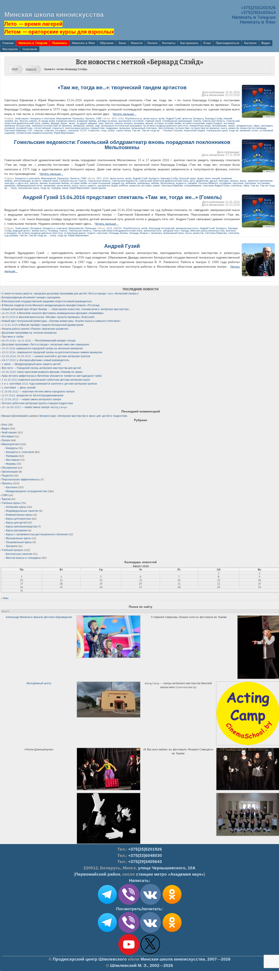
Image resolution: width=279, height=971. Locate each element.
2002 (154, 965)
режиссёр (233, 128)
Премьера (78, 118)
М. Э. (129, 965)
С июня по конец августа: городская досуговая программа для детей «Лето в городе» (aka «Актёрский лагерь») (70, 293)
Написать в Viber (258, 22)
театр (13, 187)
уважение (245, 130)
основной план (24, 128)
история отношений (193, 123)
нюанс (231, 125)
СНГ (29, 130)
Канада (185, 230)
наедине (192, 183)
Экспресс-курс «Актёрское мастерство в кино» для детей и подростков (83, 415)
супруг (111, 130)
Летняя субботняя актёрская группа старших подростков (37, 403)
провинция (49, 185)
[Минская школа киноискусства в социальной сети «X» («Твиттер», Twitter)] (150, 954)
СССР (83, 130)
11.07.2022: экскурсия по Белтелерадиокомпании (32, 395)
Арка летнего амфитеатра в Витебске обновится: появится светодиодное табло (52, 375)
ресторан (146, 185)
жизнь (72, 123)
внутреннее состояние (131, 120)
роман (156, 185)
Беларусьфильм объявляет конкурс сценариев (31, 297)
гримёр (45, 123)
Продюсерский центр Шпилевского (90, 959)
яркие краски (98, 187)
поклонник (250, 183)
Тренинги (11, 546)
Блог (4, 424)
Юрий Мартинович (64, 132)
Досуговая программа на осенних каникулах (29, 332)
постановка (263, 183)
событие (38, 130)
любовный (78, 125)
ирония (149, 123)
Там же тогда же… (151, 130)
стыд (103, 130)
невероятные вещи (200, 125)
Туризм (6, 499)
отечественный (42, 128)
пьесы (82, 185)
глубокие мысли (68, 180)
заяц (100, 123)
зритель (109, 123)
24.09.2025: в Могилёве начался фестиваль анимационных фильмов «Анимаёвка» (53, 313)
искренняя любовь (59, 183)
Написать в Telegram (254, 17)
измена (119, 123)
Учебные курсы (11, 503)
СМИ (98, 118)
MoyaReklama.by (133, 118)
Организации (10, 471)
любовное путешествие (17, 125)
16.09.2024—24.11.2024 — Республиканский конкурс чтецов (38, 340)
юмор (65, 187)
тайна (246, 185)
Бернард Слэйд (213, 118)
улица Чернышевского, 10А (167, 868)
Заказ (122, 43)
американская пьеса (187, 228)
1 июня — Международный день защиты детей (31, 364)
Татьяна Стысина (172, 130)
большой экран (187, 178)
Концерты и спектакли (42, 118)
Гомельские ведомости (125, 180)
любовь (90, 125)
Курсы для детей (16, 522)
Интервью (35, 228)
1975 (114, 118)
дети (192, 180)
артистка (187, 118)
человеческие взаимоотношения (34, 132)
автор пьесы (150, 118)
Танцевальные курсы (19, 542)
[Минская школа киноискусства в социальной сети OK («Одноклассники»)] (172, 903)
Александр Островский (161, 228)
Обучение (107, 43)
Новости (137, 43)
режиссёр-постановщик (253, 128)
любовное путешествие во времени (52, 125)
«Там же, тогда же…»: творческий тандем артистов (122, 87)
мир (97, 125)
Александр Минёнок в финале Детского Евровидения (39, 617)
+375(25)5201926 (258, 7)
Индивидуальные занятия (22, 510)
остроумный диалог (75, 233)
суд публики (11, 235)
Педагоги (7, 475)
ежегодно (224, 180)
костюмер (229, 123)
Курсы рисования (16, 530)
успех (255, 130)
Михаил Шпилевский (14, 415)
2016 (121, 118)
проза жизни (63, 185)
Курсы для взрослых (18, 518)
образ (256, 125)
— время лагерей (33, 24)
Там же (136, 130)
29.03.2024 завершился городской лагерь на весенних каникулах (42, 348)
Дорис (64, 123)
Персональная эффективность (21, 479)
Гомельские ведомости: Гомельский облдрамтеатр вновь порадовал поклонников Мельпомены (122, 144)
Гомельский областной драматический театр (164, 180)
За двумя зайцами (87, 123)
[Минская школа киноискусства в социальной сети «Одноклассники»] (172, 932)
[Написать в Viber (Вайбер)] (128, 903)
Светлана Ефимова (15, 130)
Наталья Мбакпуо (208, 183)
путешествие (182, 128)
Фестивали (10, 49)
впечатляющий (22, 180)
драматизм (202, 180)
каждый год (118, 183)
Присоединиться (227, 43)
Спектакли (29, 49)
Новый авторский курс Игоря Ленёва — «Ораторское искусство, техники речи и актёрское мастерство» (65, 309)
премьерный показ (173, 233)
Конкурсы (12, 448)
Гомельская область (213, 120)
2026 (226, 959)
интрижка (139, 123)
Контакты (168, 43)
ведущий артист (22, 230)
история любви (173, 123)
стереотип (93, 130)
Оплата (152, 43)
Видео (265, 43)
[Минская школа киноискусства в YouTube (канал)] (128, 954)
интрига (128, 123)
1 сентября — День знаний (19, 387)
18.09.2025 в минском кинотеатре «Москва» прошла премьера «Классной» (48, 317)
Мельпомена (167, 183)
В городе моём (47, 120)
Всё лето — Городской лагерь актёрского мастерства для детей (41, 368)
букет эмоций (212, 178)
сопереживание (192, 185)
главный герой (153, 120)
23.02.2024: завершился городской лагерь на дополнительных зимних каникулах (52, 352)
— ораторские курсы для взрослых (59, 32)
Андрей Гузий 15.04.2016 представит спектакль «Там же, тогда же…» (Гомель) (122, 197)
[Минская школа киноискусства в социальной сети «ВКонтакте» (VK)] (150, 932)
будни (200, 178)
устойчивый (266, 130)
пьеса (224, 128)
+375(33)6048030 (145, 855)
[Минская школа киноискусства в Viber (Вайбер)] (128, 932)
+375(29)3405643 (258, 12)
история (159, 123)
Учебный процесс (13, 550)
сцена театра (123, 130)
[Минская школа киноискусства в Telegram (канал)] (107, 932)
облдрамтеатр (244, 125)
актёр (161, 118)
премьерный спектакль (144, 128)
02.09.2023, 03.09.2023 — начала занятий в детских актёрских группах (46, 356)
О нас (207, 43)
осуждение (225, 183)
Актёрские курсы (16, 506)
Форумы (11, 463)
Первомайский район (97, 874)
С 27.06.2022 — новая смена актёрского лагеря (31, 399)
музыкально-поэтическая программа (121, 125)
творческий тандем (194, 130)
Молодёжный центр (39, 683)
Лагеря (6, 440)
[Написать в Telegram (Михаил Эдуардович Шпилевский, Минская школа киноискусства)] (107, 903)
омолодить (267, 125)
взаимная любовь (87, 120)
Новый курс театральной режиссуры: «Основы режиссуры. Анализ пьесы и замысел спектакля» (61, 321)
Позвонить (59, 43)
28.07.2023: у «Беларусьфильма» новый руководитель (35, 360)
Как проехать (189, 43)
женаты (234, 180)
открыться (58, 128)
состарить (60, 130)
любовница (143, 183)
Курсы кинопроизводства (21, 526)
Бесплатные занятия (19, 554)
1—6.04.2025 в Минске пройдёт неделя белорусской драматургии (42, 324)
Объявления (9, 467)
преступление (166, 128)
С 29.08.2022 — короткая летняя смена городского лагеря (38, 391)
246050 (117, 228)
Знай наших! (22, 118)
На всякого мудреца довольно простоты (165, 125)
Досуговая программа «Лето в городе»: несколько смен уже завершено (45, 344)
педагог (91, 233)
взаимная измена (66, 120)
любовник (130, 183)
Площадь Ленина (118, 233)
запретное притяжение (260, 180)
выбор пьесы (39, 230)
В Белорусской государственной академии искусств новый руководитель (47, 301)
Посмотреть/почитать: (139, 909)
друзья (213, 180)
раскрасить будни (108, 185)
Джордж (55, 123)
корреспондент (214, 123)
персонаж (238, 183)
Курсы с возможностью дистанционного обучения (37, 534)
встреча (36, 180)
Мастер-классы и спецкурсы (23, 557)
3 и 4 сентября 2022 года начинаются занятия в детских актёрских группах (49, 383)
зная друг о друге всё (16, 183)
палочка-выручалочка (77, 128)
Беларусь (198, 118)
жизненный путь (153, 230)
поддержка (112, 128)
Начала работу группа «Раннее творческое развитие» (35, 328)
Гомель (197, 120)
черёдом (56, 187)
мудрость (181, 183)
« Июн (5, 598)
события (49, 130)
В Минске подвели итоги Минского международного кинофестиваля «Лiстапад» (51, 305)
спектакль (73, 130)
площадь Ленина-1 (139, 233)
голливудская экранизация (177, 120)
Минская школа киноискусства (54, 14)
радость (92, 185)
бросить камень (28, 120)
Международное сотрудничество (26, 491)
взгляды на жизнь (107, 120)
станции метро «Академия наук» (170, 874)
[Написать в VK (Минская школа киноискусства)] (150, 903)
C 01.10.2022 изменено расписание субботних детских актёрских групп (46, 379)
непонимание (219, 125)
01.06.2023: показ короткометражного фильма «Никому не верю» (42, 371)
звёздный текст (171, 230)
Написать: (139, 880)
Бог (16, 120)
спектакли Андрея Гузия (216, 185)
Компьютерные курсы (19, 514)
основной (9, 128)
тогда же (233, 130)
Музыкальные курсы (18, 538)
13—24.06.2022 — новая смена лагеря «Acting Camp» (34, 407)
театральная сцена (217, 130)
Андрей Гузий (173, 118)
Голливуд (53, 230)
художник (9, 132)
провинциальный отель (29, 185)
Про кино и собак (12, 336)
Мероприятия (63, 118)
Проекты (90, 118)
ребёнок (123, 185)
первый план (97, 128)
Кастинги (250, 43)
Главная (8, 43)
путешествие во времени (205, 128)
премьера (124, 128)
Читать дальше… (124, 114)
